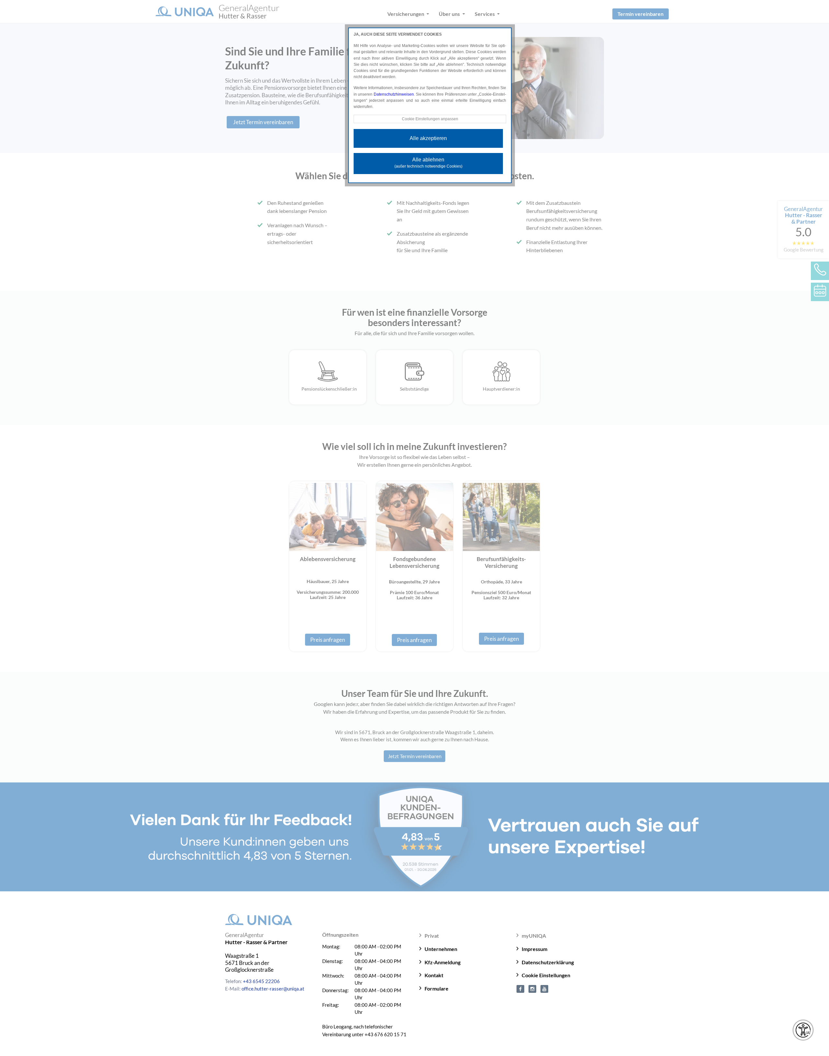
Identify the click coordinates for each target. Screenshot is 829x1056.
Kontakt (434, 975)
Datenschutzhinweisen (394, 94)
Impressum (534, 949)
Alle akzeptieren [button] (428, 138)
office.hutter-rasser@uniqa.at (273, 988)
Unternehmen (441, 949)
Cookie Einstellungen (546, 975)
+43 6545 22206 (261, 981)
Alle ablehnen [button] (428, 163)
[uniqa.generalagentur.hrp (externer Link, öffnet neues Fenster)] (520, 988)
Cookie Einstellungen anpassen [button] (430, 119)
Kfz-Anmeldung (442, 962)
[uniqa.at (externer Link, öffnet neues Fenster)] (532, 988)
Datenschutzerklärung (548, 962)
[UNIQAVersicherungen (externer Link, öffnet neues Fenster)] (544, 988)
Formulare (437, 988)
